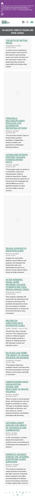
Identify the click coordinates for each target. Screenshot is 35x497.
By (18, 45)
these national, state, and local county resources (15, 7)
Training (8, 328)
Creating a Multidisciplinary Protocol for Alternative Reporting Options (16, 123)
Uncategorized (10, 45)
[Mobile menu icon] (31, 22)
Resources (9, 131)
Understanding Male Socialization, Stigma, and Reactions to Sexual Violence (17, 387)
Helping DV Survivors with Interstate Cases (15, 323)
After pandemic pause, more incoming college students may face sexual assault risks (17, 284)
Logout (19, 22)
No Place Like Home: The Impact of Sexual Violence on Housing (17, 355)
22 (17, 495)
